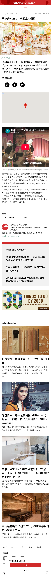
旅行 (5, 547)
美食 (13, 547)
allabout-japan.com (10, 236)
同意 (25, 565)
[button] (25, 105)
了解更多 (25, 570)
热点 (30, 547)
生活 (39, 547)
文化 (22, 547)
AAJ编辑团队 (7, 78)
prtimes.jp (5, 57)
